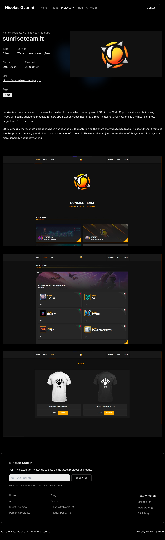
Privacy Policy (54, 485)
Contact (151, 7)
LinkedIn (143, 501)
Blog (80, 7)
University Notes (61, 506)
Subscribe (81, 477)
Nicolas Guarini (19, 7)
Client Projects (18, 506)
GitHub (90, 7)
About (54, 7)
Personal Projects (19, 512)
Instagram (144, 507)
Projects (66, 7)
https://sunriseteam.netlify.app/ (22, 80)
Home (43, 7)
